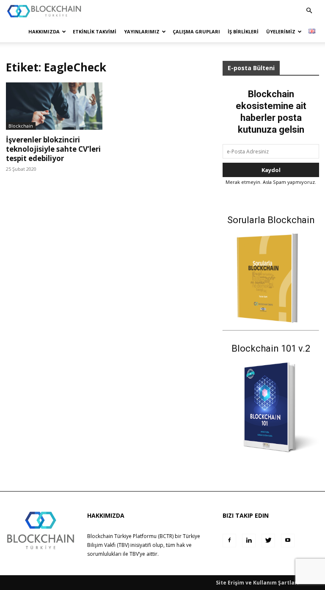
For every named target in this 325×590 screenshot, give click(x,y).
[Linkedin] (249, 540)
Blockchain (20, 126)
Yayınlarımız (142, 31)
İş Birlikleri (243, 31)
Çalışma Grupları (196, 31)
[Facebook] (229, 540)
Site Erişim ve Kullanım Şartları (257, 582)
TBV (134, 553)
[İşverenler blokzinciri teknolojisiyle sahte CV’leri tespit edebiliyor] (54, 106)
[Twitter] (268, 540)
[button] (309, 11)
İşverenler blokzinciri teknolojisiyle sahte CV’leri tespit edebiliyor (53, 149)
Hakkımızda (44, 31)
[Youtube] (288, 540)
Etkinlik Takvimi (94, 31)
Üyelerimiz (280, 31)
